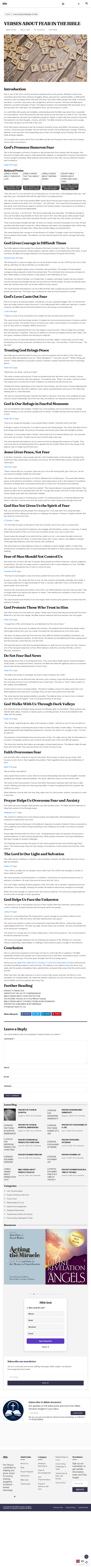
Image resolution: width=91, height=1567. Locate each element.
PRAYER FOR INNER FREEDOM (30, 1154)
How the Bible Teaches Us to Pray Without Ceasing (25, 999)
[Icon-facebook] (67, 3)
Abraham (32, 1327)
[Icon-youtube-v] (75, 3)
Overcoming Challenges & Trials (25, 14)
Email (6, 1077)
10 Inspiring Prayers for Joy (15, 1007)
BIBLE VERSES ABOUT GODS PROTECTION (22, 996)
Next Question (45, 1341)
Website (7, 1086)
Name (6, 1067)
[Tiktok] (78, 3)
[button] (63, 4)
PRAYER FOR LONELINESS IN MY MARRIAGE (22, 1004)
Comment (9, 1039)
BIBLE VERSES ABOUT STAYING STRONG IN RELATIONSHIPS (29, 1001)
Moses (31, 1314)
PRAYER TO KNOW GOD (14, 991)
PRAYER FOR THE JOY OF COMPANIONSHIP (22, 993)
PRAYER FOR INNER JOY (71, 1154)
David (30, 1334)
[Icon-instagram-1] (71, 3)
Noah (30, 1320)
